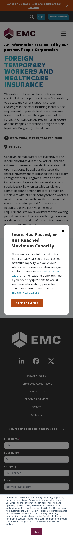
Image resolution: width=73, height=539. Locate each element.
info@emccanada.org (25, 293)
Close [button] (36, 531)
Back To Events (27, 303)
